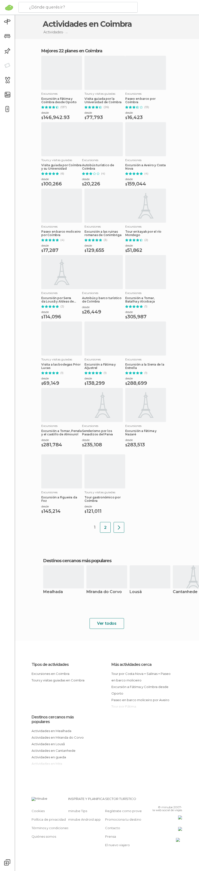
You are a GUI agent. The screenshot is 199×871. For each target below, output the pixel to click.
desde (45, 112)
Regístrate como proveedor (127, 811)
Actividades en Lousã (48, 744)
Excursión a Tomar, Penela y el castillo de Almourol (61, 432)
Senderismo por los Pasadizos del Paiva (97, 432)
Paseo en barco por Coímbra (140, 100)
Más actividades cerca (131, 664)
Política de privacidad (49, 819)
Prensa (110, 836)
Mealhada (53, 592)
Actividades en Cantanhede (53, 750)
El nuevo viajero (117, 845)
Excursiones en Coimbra (50, 674)
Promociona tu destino (123, 819)
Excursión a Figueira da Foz (59, 499)
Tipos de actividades (50, 664)
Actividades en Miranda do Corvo (58, 737)
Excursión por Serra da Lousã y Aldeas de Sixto (57, 299)
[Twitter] (166, 800)
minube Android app (84, 819)
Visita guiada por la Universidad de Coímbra (103, 100)
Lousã (136, 592)
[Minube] (9, 7)
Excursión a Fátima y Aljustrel (100, 366)
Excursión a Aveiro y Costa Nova (145, 167)
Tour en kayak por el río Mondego (143, 233)
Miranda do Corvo (104, 592)
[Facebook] (160, 800)
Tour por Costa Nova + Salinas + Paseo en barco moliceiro (141, 677)
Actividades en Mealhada (51, 731)
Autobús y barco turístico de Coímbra (102, 299)
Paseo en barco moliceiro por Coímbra (61, 233)
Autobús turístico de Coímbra (98, 167)
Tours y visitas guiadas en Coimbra (58, 680)
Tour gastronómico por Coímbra (102, 499)
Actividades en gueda (49, 757)
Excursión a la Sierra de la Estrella (144, 366)
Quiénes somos (44, 836)
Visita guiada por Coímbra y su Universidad (61, 167)
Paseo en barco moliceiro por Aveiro (140, 700)
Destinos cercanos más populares (77, 561)
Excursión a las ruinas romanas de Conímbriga (103, 233)
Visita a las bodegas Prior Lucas (61, 366)
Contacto (112, 828)
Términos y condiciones (50, 828)
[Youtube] (178, 800)
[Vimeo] (172, 800)
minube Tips (77, 811)
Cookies (38, 811)
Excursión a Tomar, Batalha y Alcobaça (140, 299)
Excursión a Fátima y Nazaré (141, 432)
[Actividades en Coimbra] (119, 527)
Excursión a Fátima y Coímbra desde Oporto (59, 100)
